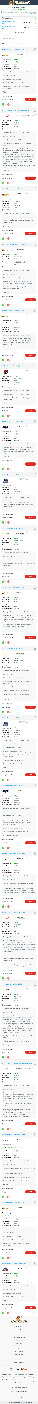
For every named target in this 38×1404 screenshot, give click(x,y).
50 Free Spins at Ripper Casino (8, 27)
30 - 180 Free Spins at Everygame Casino (15, 110)
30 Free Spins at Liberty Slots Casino (14, 1263)
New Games (19, 1354)
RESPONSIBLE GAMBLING (19, 1387)
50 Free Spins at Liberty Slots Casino (14, 475)
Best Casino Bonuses (19, 1338)
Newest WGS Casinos (8, 38)
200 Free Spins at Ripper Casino (12, 528)
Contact (19, 1332)
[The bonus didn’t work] (8, 104)
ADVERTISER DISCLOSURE (19, 1391)
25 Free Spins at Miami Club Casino (13, 587)
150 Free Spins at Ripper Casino (8, 22)
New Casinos (19, 1351)
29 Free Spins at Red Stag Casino (13, 366)
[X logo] (21, 1397)
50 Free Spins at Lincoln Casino (12, 421)
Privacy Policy (19, 1360)
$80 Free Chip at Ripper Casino (12, 984)
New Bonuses (19, 1349)
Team (19, 1329)
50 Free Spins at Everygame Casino (13, 853)
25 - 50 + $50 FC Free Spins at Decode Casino (17, 1063)
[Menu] (2, 2)
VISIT (30, 99)
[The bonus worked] (3, 104)
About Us (19, 1326)
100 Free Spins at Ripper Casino (12, 648)
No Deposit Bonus (19, 1340)
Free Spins (19, 1343)
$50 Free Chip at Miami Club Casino (14, 244)
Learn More (34, 13)
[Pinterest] (16, 1397)
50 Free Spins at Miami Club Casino (13, 49)
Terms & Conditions (19, 1363)
